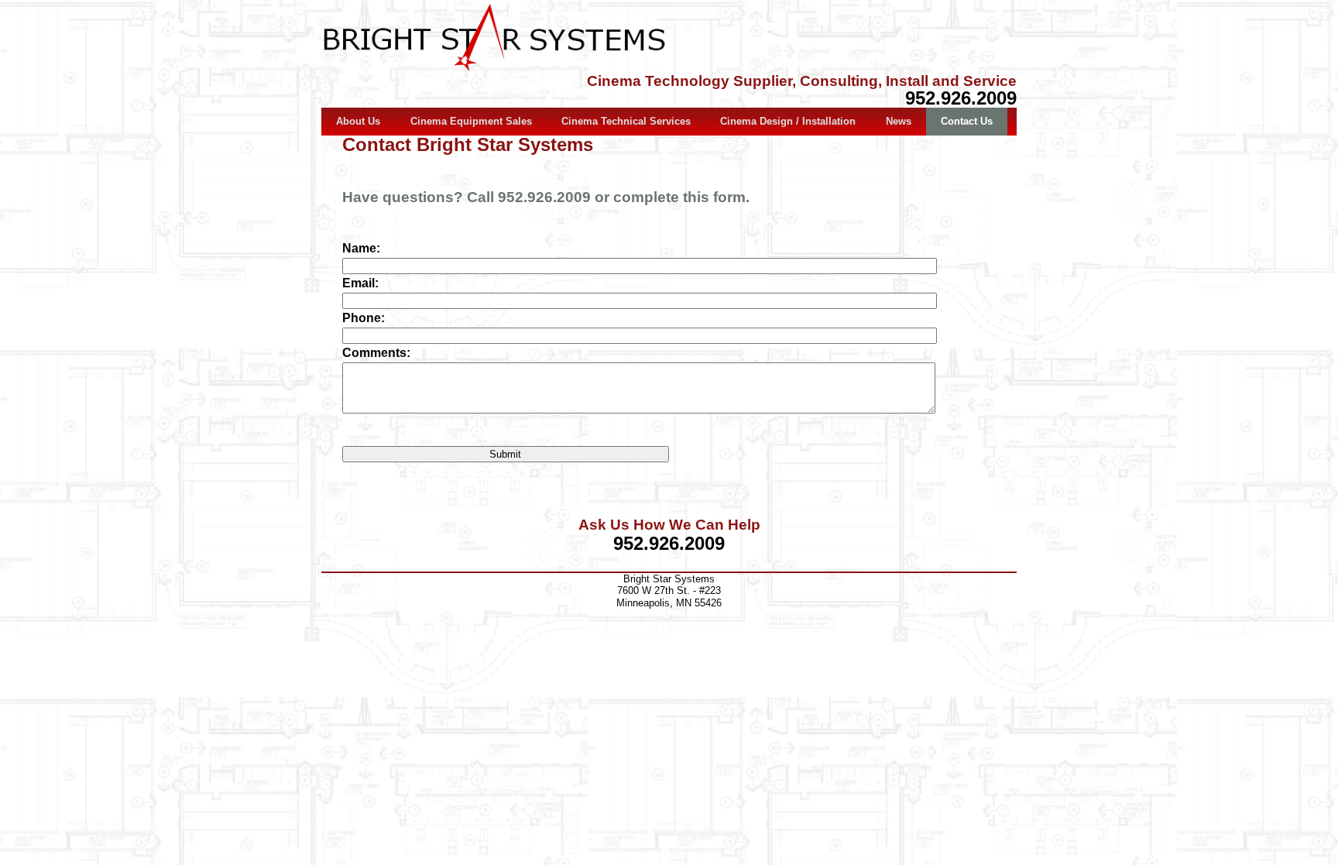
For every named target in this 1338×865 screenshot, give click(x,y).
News (898, 121)
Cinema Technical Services (626, 121)
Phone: (363, 317)
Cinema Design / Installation (788, 121)
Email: (360, 283)
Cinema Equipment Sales (471, 121)
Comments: (376, 352)
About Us (358, 121)
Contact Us (967, 121)
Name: (361, 248)
